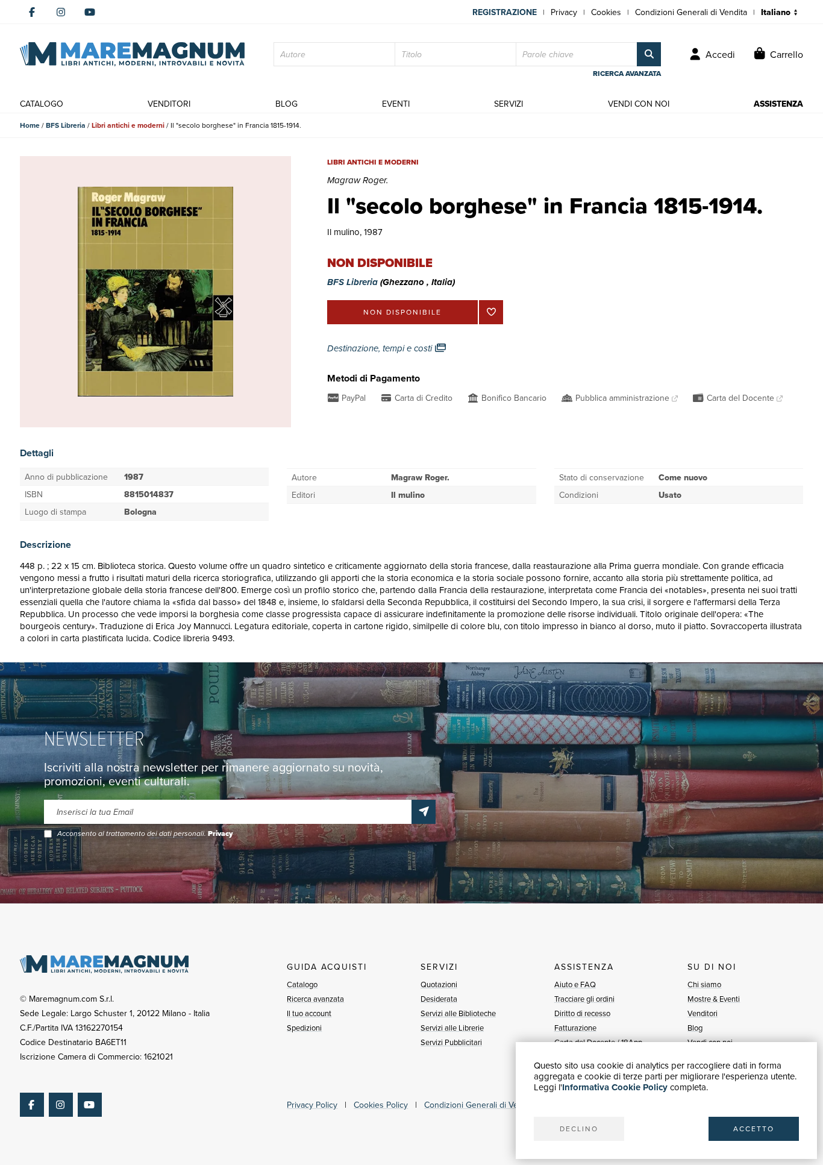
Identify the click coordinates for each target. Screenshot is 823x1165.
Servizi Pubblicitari (451, 1042)
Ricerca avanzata (315, 998)
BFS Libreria (66, 125)
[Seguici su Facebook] (32, 12)
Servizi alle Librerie (452, 1027)
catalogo (41, 104)
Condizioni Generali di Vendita (691, 12)
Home (30, 125)
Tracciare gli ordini (584, 998)
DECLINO (579, 1128)
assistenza (778, 104)
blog (286, 104)
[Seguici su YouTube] (90, 12)
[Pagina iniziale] (132, 54)
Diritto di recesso (582, 1013)
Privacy (564, 12)
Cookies (606, 12)
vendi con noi (638, 104)
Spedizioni (304, 1027)
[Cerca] (649, 54)
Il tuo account (309, 1013)
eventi (396, 104)
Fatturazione (575, 1027)
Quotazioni (439, 984)
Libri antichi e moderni (128, 125)
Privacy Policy (312, 1105)
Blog (695, 1027)
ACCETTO (753, 1128)
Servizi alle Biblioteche (458, 1013)
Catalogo (302, 984)
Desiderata (439, 998)
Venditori (702, 1013)
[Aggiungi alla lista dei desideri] (491, 312)
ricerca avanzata (627, 73)
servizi (508, 104)
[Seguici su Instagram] (61, 12)
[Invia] (423, 812)
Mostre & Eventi (713, 998)
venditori (169, 104)
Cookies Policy (381, 1105)
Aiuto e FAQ (575, 984)
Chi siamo (704, 984)
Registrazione (504, 12)
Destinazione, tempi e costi (380, 348)
